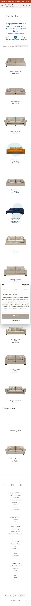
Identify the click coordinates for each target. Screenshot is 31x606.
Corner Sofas (15, 497)
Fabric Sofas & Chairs (15, 495)
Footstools (15, 504)
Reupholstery (15, 529)
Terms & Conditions (15, 526)
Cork (15, 577)
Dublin (15, 575)
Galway (15, 580)
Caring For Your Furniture (15, 533)
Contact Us (15, 563)
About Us (15, 541)
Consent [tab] (5, 289)
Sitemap (12, 596)
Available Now (15, 509)
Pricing (15, 524)
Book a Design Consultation (15, 566)
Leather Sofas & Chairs (15, 500)
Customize (15, 320)
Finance (15, 522)
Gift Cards (15, 568)
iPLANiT (19, 600)
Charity (15, 551)
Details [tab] (15, 289)
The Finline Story (15, 544)
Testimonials (15, 555)
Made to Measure (15, 531)
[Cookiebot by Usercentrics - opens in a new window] (22, 285)
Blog (15, 553)
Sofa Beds (15, 507)
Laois (15, 573)
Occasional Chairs (15, 502)
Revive (15, 546)
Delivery (16, 519)
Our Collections (15, 493)
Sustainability (15, 548)
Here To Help (15, 517)
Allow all (15, 315)
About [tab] (25, 289)
